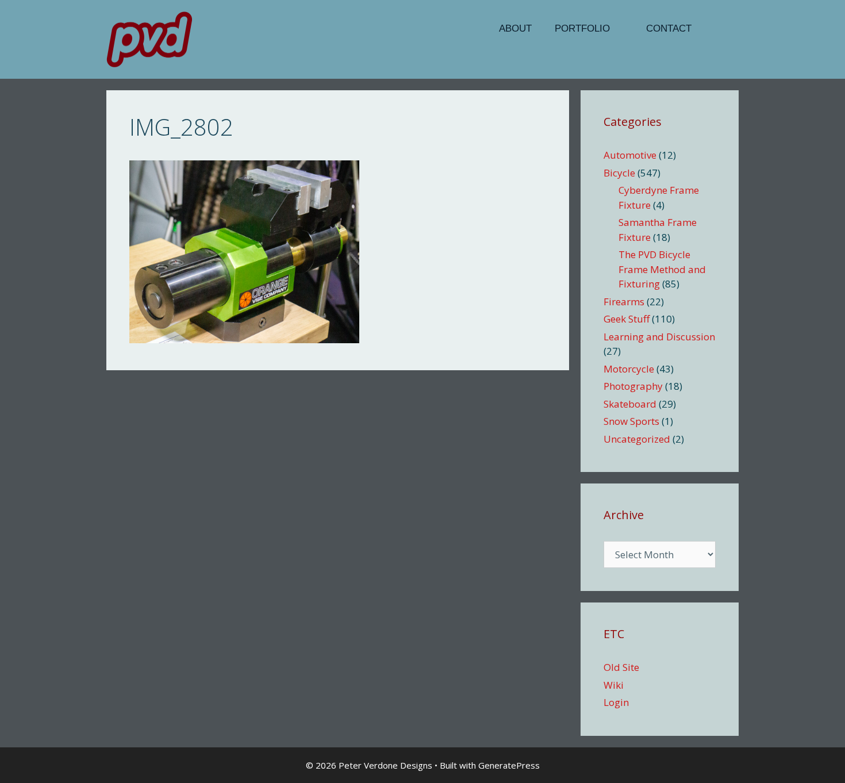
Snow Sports (631, 421)
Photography (633, 386)
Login (616, 702)
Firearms (624, 301)
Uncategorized (637, 439)
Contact (669, 28)
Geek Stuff (627, 318)
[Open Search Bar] (721, 28)
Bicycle (619, 172)
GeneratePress (509, 765)
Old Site (621, 667)
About (515, 28)
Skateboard (630, 403)
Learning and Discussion (659, 336)
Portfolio (582, 28)
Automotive (630, 155)
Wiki (614, 685)
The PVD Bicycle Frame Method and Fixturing (662, 269)
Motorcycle (629, 368)
